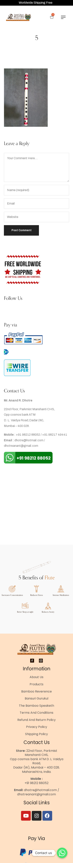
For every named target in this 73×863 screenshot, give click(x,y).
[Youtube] (26, 816)
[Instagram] (36, 816)
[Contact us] (62, 853)
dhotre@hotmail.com (28, 440)
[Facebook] (47, 816)
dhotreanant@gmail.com (21, 445)
